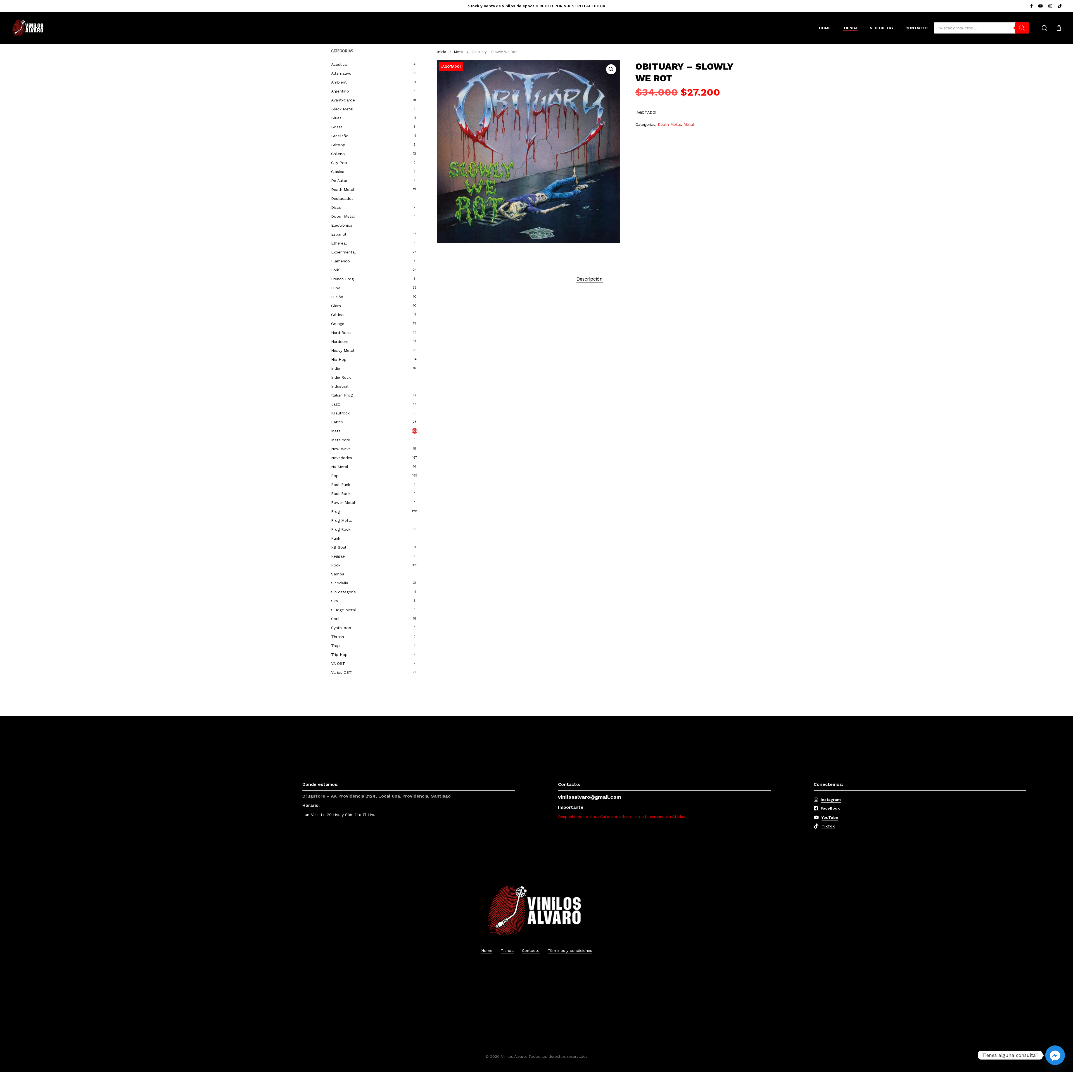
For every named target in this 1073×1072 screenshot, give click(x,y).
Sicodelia (339, 583)
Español (338, 234)
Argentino (340, 91)
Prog (335, 511)
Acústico (339, 64)
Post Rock (340, 493)
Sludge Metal (343, 610)
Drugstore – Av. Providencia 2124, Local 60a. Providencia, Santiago (376, 796)
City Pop (339, 162)
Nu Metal (339, 466)
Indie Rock (341, 377)
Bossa (337, 127)
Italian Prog (342, 395)
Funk (335, 288)
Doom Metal (343, 216)
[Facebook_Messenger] (1055, 1055)
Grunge (337, 323)
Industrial (339, 386)
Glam (336, 305)
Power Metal (343, 502)
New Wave (341, 449)
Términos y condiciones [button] (570, 950)
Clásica (337, 171)
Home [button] (486, 950)
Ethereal (339, 243)
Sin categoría (343, 592)
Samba (337, 574)
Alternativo (341, 73)
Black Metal (342, 109)
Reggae (338, 556)
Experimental (343, 252)
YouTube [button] (830, 817)
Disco (336, 207)
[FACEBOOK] (1031, 6)
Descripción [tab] (589, 279)
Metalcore (340, 440)
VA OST (338, 663)
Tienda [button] (507, 950)
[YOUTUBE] (1040, 6)
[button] (611, 69)
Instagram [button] (831, 799)
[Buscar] (1022, 28)
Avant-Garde (343, 100)
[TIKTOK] (1060, 6)
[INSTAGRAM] (1050, 6)
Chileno (338, 153)
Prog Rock (340, 529)
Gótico (337, 314)
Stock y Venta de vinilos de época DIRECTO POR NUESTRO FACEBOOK (536, 6)
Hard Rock (341, 332)
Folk (335, 270)
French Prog (342, 279)
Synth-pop (341, 627)
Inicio (441, 52)
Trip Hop (339, 654)
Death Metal (342, 189)
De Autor (339, 180)
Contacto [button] (531, 950)
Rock (335, 565)
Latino (337, 422)
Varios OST (341, 672)
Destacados (342, 198)
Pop (335, 475)
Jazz (335, 404)
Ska (334, 601)
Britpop (338, 145)
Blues (336, 118)
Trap (335, 645)
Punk (335, 538)
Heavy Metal (342, 350)
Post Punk (340, 484)
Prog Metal (341, 520)
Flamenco (340, 261)
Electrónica (341, 225)
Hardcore (339, 341)
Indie (335, 368)
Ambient (339, 82)
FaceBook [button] (830, 808)
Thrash (337, 636)
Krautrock (340, 413)
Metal (336, 431)
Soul (335, 618)
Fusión (337, 297)
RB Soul (338, 547)
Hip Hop (338, 359)
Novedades (341, 458)
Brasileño (339, 136)
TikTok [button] (828, 826)
